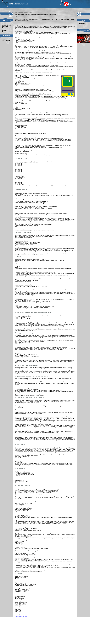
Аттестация (4, 30)
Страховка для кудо (83, 30)
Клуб (83, 20)
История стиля (5, 23)
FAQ (80, 26)
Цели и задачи (82, 24)
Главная (5, 18)
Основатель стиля (6, 25)
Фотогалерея (7, 35)
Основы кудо (7, 20)
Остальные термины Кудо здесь (21, 616)
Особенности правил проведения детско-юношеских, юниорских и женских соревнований (36, 14)
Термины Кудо (5, 27)
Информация (82, 23)
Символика (4, 29)
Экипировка (5, 26)
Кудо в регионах (6, 40)
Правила (4, 31)
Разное (3, 39)
